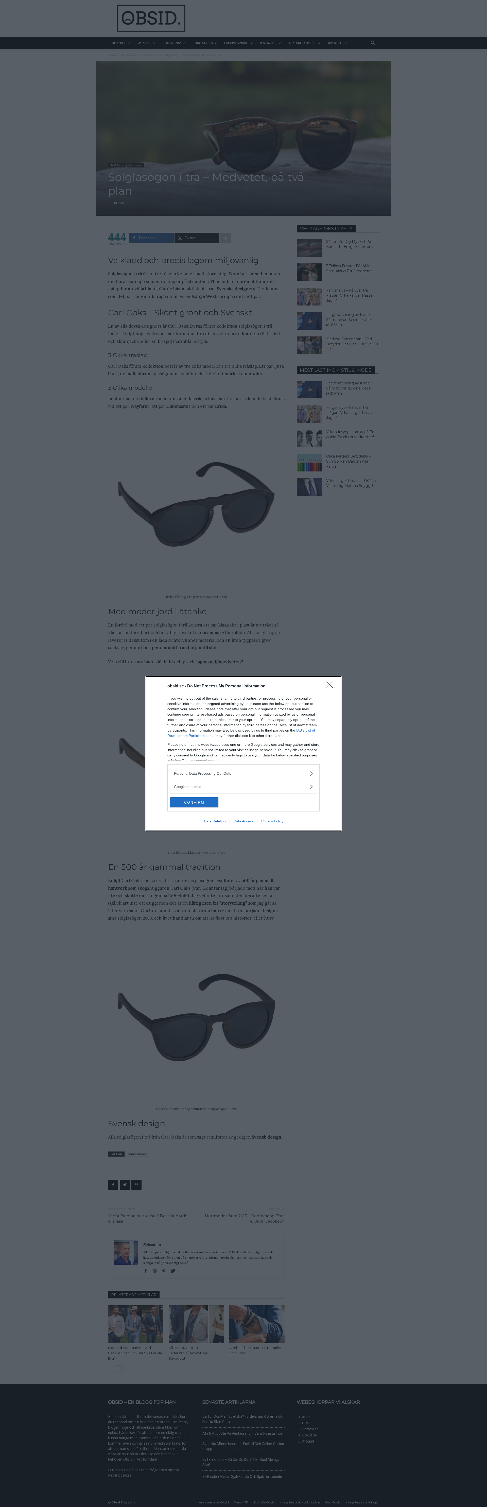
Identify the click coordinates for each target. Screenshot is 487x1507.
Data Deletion (215, 821)
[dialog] (243, 753)
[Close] (331, 686)
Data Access (243, 821)
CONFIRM (194, 802)
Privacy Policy (272, 821)
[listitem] (243, 773)
